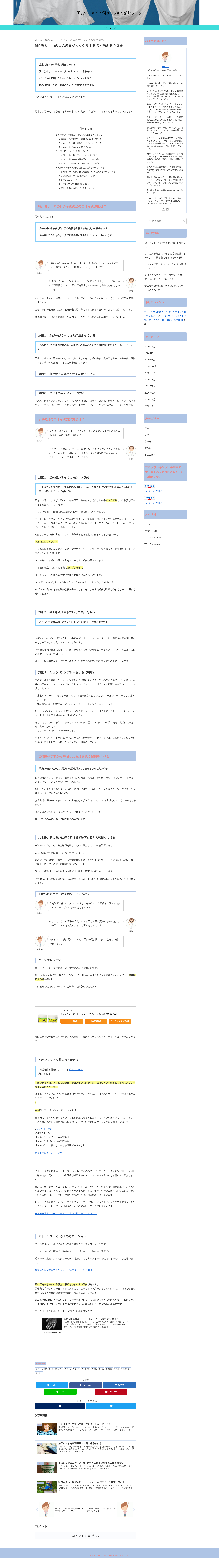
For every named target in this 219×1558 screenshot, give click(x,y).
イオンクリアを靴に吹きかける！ (76, 184)
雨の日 (40, 1373)
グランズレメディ (69, 180)
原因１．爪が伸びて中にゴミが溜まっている (81, 139)
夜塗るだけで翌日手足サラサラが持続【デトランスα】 (63, 1270)
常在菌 (110, 1369)
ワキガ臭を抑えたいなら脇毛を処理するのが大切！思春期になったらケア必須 (165, 255)
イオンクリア (76, 1069)
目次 (82, 128)
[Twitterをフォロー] (111, 1406)
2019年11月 (150, 366)
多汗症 (147, 441)
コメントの (152, 537)
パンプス (87, 1369)
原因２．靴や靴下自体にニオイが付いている (81, 143)
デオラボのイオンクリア (47, 1152)
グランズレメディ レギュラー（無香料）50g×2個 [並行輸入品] (88, 1014)
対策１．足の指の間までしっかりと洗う (79, 155)
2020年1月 (149, 359)
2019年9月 (149, 373)
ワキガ (147, 428)
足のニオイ (41, 1364)
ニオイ (69, 1369)
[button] (184, 221)
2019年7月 (149, 386)
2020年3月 (149, 353)
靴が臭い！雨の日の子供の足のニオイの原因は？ (80, 135)
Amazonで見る (72, 1021)
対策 (102, 1369)
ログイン (149, 524)
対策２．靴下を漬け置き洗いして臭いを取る (81, 159)
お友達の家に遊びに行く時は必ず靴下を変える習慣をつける (88, 171)
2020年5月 (149, 346)
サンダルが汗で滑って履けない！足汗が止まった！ (165, 266)
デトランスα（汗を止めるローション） (78, 188)
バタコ (165, 66)
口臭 (146, 435)
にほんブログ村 (152, 491)
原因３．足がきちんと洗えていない (77, 147)
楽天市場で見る (96, 1021)
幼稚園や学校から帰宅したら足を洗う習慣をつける (81, 167)
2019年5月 (149, 399)
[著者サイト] (60, 1406)
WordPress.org (152, 544)
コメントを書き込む (85, 1535)
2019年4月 (149, 406)
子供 (95, 1369)
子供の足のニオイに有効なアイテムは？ (79, 176)
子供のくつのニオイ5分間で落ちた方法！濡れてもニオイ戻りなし (163, 277)
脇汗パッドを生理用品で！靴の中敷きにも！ (165, 245)
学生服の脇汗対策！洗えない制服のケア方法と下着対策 (165, 287)
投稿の (150, 531)
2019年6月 (149, 393)
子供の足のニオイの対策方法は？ (73, 151)
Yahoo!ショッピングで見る (120, 1021)
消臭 (117, 1369)
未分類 (147, 448)
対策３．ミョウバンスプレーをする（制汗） (81, 163)
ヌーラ (77, 1369)
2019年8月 (149, 379)
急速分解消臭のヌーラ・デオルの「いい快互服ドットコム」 (66, 1213)
